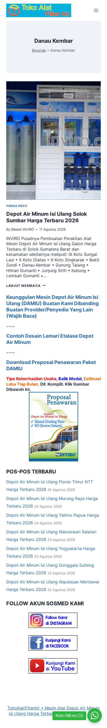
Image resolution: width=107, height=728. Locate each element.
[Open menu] (96, 10)
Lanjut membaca (26, 286)
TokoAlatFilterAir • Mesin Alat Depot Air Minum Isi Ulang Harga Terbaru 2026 (53, 710)
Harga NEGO (17, 206)
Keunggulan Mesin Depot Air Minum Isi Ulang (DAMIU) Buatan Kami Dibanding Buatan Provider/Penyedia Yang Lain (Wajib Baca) (52, 306)
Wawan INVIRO (22, 229)
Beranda (39, 50)
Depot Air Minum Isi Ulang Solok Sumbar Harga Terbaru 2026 (46, 217)
